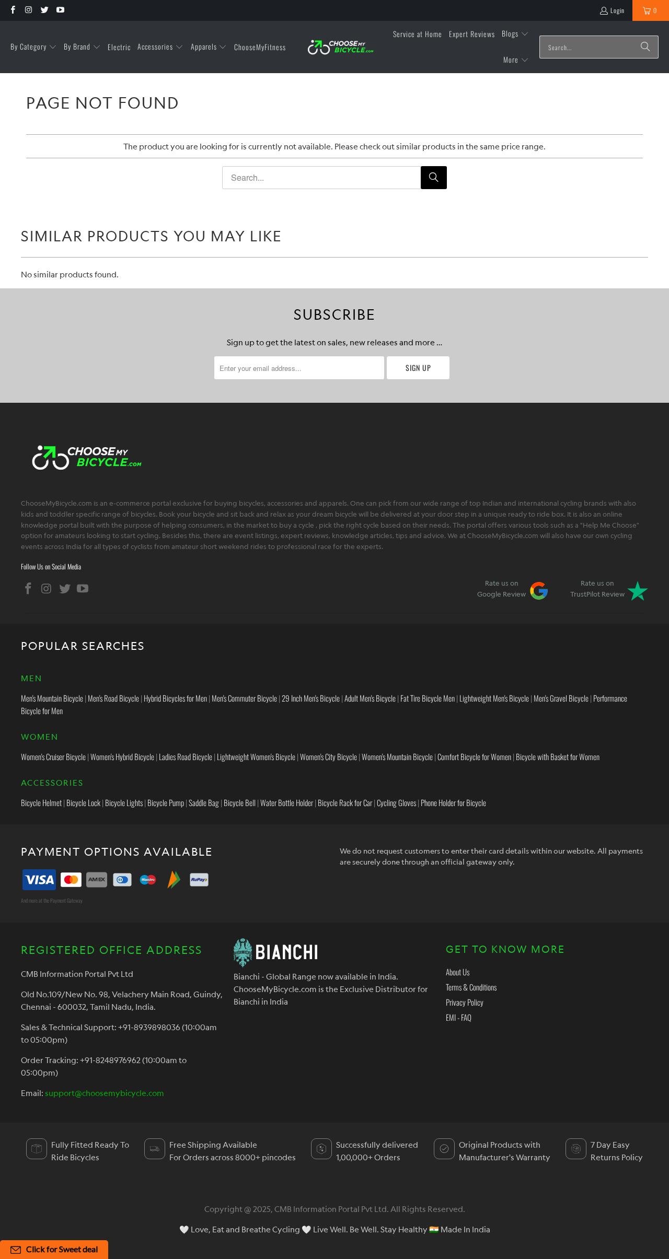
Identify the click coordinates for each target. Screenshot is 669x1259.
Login (617, 10)
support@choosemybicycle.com (104, 1093)
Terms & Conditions (471, 987)
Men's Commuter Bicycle (244, 698)
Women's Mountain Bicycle (397, 756)
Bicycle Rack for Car (345, 802)
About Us (457, 971)
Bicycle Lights (124, 802)
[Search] (645, 47)
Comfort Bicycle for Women (474, 756)
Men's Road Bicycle (113, 698)
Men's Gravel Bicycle (561, 698)
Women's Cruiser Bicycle (53, 756)
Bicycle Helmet (41, 802)
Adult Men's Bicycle (370, 698)
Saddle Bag (204, 802)
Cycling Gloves (396, 802)
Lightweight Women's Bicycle (256, 756)
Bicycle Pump (165, 802)
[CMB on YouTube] (59, 10)
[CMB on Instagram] (28, 10)
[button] (33, 47)
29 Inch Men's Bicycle (311, 698)
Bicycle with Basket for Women (557, 756)
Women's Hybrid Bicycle (122, 756)
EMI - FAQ (458, 1017)
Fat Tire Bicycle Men (427, 698)
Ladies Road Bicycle (185, 756)
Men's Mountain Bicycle (52, 698)
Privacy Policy (464, 1002)
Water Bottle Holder (286, 802)
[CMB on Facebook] (12, 10)
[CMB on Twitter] (44, 10)
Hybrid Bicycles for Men (175, 698)
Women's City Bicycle (328, 756)
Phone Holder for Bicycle (453, 802)
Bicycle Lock (83, 802)
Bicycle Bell (240, 802)
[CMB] (340, 47)
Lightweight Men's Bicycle (494, 698)
